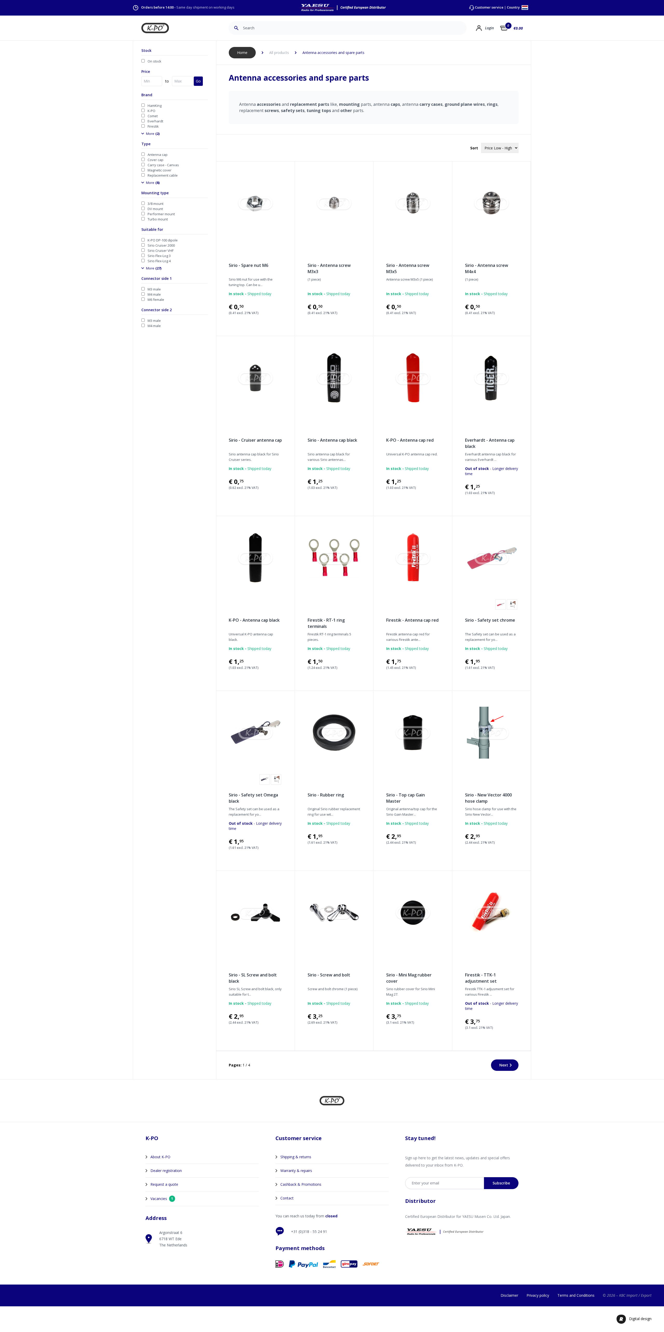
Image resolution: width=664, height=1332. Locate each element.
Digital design (640, 1318)
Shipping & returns (295, 1156)
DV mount (155, 208)
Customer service (489, 7)
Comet (153, 116)
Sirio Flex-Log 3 (159, 255)
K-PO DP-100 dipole (163, 240)
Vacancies (161, 1198)
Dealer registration (166, 1170)
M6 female (156, 299)
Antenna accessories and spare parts (333, 52)
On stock (154, 61)
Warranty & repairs (296, 1170)
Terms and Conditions (575, 1295)
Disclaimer (509, 1295)
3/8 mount (155, 203)
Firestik (153, 126)
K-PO (151, 110)
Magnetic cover (159, 170)
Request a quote (164, 1184)
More (153, 133)
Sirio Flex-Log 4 (159, 261)
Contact (287, 1198)
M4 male (154, 294)
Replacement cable (163, 175)
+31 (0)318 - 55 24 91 (309, 1231)
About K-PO (160, 1156)
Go (198, 81)
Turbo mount (158, 219)
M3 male (154, 289)
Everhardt (155, 121)
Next (503, 1065)
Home (242, 52)
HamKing (155, 105)
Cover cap (155, 159)
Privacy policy (538, 1295)
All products (279, 52)
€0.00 (518, 28)
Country (514, 8)
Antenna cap (158, 154)
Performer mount (161, 214)
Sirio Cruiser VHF (161, 250)
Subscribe (501, 1183)
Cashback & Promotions (300, 1184)
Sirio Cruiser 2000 (161, 245)
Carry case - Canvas (163, 165)
